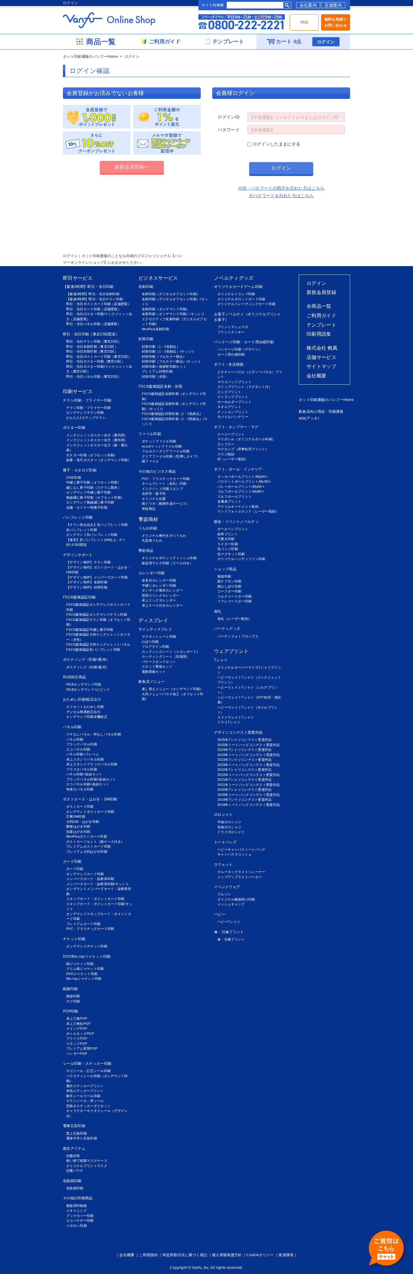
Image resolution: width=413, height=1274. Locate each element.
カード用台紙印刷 (231, 354)
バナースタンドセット (159, 661)
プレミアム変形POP (81, 1048)
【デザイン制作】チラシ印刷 (88, 562)
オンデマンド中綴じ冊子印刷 (88, 492)
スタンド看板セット (157, 666)
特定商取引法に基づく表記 (185, 1255)
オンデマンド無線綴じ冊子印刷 (90, 502)
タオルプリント (229, 407)
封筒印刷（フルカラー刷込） (164, 356)
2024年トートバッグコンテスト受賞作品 (248, 755)
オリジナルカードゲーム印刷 (238, 287)
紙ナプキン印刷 (229, 581)
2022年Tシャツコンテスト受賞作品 (244, 769)
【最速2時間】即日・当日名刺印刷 (92, 294)
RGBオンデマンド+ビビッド (88, 689)
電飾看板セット (154, 671)
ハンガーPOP (76, 1053)
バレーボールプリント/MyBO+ (240, 486)
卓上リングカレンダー (159, 600)
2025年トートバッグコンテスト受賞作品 (248, 745)
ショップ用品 (225, 569)
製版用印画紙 (76, 1205)
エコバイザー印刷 (80, 1220)
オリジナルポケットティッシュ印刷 (169, 558)
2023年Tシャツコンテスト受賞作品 (244, 759)
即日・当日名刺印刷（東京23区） (92, 346)
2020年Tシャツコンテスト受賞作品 (244, 789)
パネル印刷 (72, 727)
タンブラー (226, 444)
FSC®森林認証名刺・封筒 (160, 386)
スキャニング (76, 1210)
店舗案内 (333, 5)
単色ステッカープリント (85, 1091)
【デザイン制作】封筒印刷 (86, 587)
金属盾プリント (229, 501)
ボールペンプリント (232, 529)
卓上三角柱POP (78, 1023)
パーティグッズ (227, 629)
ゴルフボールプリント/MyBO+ (240, 491)
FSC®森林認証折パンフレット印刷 (93, 649)
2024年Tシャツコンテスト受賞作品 (244, 749)
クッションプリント (232, 412)
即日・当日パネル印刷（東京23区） (93, 376)
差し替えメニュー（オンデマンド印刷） (172, 689)
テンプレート (321, 324)
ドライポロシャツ (231, 832)
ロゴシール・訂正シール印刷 (88, 1071)
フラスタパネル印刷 (81, 769)
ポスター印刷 (74, 427)
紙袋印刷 (70, 989)
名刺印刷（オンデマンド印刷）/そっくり (173, 314)
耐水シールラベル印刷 (83, 1096)
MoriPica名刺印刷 (155, 329)
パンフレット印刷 (78, 517)
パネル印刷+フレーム (82, 754)
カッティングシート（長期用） (166, 656)
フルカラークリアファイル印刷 (166, 451)
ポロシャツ (223, 815)
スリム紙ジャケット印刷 (85, 968)
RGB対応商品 (74, 677)
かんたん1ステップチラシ (86, 417)
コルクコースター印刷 (234, 596)
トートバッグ (225, 842)
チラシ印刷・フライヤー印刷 (87, 400)
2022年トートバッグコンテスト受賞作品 (248, 775)
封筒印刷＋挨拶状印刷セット (164, 366)
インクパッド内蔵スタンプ (162, 488)
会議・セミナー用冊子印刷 (86, 507)
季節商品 (145, 551)
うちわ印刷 (147, 528)
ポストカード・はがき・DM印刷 (90, 799)
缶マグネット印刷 (231, 554)
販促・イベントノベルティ (236, 522)
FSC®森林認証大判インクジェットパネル (98, 644)
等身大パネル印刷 (80, 789)
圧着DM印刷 (75, 816)
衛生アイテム (74, 1148)
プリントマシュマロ (232, 327)
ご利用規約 (148, 1255)
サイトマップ (321, 366)
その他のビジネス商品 (157, 471)
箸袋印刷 (224, 576)
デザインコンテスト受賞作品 (238, 732)
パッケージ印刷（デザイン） (239, 349)
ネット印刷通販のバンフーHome (90, 56)
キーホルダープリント (234, 402)
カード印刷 (72, 861)
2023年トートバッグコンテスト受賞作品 (248, 765)
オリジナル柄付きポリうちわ (164, 535)
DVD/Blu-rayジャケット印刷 (87, 956)
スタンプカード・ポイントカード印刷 (95, 899)
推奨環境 (285, 1255)
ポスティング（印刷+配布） (86, 659)
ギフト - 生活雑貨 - (230, 364)
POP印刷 (70, 1011)
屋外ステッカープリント (85, 1086)
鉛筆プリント (227, 534)
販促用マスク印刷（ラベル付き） (167, 563)
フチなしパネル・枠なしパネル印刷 (93, 734)
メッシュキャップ (231, 904)
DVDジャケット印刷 (81, 974)
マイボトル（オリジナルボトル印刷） (246, 439)
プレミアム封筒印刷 (157, 371)
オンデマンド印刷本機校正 (86, 716)
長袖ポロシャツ (229, 827)
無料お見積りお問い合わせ (335, 22)
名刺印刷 (145, 287)
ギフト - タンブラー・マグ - (237, 427)
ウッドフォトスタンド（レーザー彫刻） (248, 511)
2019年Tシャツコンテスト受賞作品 (244, 799)
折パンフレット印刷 (81, 530)
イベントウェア (227, 887)
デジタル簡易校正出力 (83, 712)
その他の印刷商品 (78, 1198)
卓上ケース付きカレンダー (162, 605)
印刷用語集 (319, 334)
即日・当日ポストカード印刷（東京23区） (99, 356)
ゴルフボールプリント (234, 496)
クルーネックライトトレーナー (241, 872)
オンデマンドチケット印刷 (86, 946)
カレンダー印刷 (151, 573)
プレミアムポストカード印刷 (88, 846)
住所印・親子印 (154, 493)
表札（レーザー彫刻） (234, 619)
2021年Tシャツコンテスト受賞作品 (244, 779)
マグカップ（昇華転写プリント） (243, 449)
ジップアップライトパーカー (239, 877)
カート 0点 (288, 41)
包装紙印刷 (72, 1181)
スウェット (223, 864)
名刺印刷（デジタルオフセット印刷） (171, 294)
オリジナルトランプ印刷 (236, 294)
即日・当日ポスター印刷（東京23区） (95, 361)
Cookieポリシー (260, 1255)
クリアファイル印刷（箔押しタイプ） (171, 456)
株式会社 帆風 (322, 347)
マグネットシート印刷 (159, 636)
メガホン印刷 (76, 1225)
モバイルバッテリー (232, 417)
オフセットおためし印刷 (85, 707)
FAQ (304, 22)
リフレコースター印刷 (234, 601)
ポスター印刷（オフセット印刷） (92, 455)
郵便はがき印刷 (78, 826)
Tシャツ (220, 660)
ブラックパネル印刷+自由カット (91, 779)
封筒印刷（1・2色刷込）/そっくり (168, 351)
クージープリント (231, 434)
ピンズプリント (229, 392)
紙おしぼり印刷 (229, 586)
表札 (218, 611)
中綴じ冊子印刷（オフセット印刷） (93, 482)
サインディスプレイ (155, 629)
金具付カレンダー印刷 (159, 580)
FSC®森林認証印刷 (79, 597)
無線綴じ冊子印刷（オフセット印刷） (95, 497)
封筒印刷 (145, 339)
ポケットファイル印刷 (159, 441)
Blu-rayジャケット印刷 (83, 978)
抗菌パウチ (74, 1170)
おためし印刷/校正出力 (82, 699)
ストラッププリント (232, 397)
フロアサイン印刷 (155, 646)
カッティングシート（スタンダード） (171, 651)
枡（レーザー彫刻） (232, 459)
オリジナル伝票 (154, 498)
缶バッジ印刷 (227, 549)
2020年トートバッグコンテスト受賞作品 (248, 795)
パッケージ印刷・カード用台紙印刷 (244, 342)
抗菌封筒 (73, 1156)
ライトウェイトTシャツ (235, 717)
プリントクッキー (231, 332)
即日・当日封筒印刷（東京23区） (92, 351)
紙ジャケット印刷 (80, 964)
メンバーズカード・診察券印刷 (90, 879)
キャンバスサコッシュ (234, 854)
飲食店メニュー (151, 681)
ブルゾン (224, 894)
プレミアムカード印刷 (83, 924)
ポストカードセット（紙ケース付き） (95, 841)
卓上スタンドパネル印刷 (85, 759)
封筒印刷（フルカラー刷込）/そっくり (171, 361)
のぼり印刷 (150, 642)
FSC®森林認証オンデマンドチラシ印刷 (96, 614)
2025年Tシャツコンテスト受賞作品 (244, 739)
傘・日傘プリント (229, 932)
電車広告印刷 (74, 1126)
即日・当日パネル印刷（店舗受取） (93, 324)
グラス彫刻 (226, 454)
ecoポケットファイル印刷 (162, 446)
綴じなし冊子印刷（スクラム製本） (93, 487)
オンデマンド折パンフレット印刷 (92, 534)
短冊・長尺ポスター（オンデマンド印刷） (98, 460)
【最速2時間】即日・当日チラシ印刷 (94, 299)
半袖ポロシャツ (229, 822)
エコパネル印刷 (78, 749)
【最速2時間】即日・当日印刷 (88, 287)
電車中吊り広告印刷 (81, 1138)
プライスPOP (76, 1038)
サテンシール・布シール (85, 1101)
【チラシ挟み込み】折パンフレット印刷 (97, 524)
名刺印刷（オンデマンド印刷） (166, 309)
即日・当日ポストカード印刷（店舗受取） (98, 304)
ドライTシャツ (228, 722)
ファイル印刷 (149, 434)
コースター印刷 (229, 591)
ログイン (325, 41)
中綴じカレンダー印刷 (159, 585)
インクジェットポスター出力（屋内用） (97, 435)
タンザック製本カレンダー (162, 590)
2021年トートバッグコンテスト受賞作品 (248, 785)
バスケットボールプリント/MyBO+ (244, 481)
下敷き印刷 (226, 539)
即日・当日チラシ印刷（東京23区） (93, 341)
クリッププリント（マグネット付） (244, 387)
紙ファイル (150, 461)
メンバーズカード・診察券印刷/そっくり (97, 884)
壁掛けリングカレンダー (161, 595)
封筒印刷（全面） (155, 376)
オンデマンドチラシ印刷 (85, 412)
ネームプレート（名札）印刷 (164, 483)
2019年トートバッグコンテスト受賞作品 (248, 804)
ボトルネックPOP (80, 1033)
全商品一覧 (319, 306)
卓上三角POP (76, 1018)
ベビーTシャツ (228, 922)
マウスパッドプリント (234, 382)
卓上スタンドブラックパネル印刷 (92, 764)
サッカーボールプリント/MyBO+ (242, 476)
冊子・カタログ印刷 (79, 470)
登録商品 (148, 508)
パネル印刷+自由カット (84, 774)
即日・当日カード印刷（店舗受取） (93, 309)
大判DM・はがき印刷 (82, 821)
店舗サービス (321, 357)
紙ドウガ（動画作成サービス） (166, 503)
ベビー (219, 914)
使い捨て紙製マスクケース (86, 1160)
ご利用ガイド (321, 315)
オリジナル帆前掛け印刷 (236, 899)
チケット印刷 (74, 939)
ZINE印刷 (73, 477)
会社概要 (316, 375)
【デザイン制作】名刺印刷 (86, 582)
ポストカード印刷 (80, 806)
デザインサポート (78, 555)
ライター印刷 (227, 544)
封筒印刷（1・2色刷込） (161, 346)
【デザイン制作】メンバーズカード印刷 (97, 577)
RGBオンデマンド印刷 (83, 684)
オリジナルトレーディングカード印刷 (246, 304)
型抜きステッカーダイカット (88, 1106)
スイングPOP (76, 1028)
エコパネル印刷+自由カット (87, 784)
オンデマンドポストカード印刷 (90, 811)
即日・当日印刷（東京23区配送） (91, 334)
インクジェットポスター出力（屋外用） (97, 440)
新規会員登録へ (132, 166)
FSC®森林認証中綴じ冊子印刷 (89, 629)
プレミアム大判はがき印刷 (86, 851)
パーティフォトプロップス (238, 636)
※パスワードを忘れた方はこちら (281, 195)
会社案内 (308, 5)
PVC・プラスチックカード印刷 (90, 928)
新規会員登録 (321, 292)
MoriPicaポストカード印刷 (86, 836)
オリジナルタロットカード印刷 (241, 299)
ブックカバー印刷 (80, 1215)
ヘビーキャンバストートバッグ (241, 849)
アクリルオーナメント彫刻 (238, 506)
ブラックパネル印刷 (81, 744)
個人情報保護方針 (227, 1255)
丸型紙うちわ (152, 540)
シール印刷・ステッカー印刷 (87, 1063)
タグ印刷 (73, 1001)
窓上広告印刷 (76, 1133)
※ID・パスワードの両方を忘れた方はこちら (281, 188)
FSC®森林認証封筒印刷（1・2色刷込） (172, 413)
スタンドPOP (76, 1043)
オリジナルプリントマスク (86, 1166)
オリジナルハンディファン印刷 (241, 559)
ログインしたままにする (277, 144)
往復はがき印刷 (78, 831)
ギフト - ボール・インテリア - (239, 469)
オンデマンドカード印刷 (85, 874)
